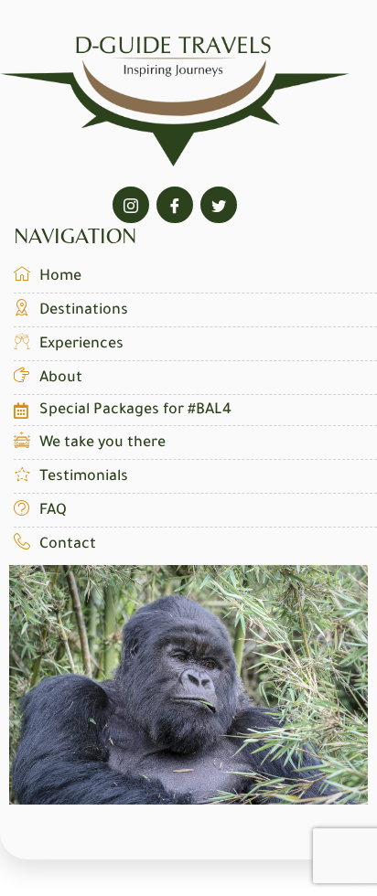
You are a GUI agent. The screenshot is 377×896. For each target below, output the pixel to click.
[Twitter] (218, 205)
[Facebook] (174, 205)
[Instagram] (131, 205)
